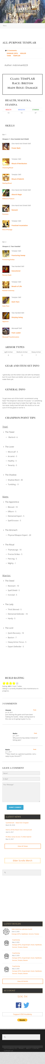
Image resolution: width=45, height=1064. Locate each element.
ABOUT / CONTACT (32, 1048)
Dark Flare (15, 302)
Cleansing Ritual (7, 168)
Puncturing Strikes (8, 259)
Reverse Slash (6, 275)
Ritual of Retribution (19, 163)
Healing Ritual (7, 183)
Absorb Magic (17, 194)
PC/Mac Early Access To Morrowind (18, 837)
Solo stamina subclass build (22, 929)
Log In (22, 996)
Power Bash (16, 148)
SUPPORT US (8, 1051)
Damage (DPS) (12, 53)
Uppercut (5, 321)
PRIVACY (22, 1048)
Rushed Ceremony (8, 290)
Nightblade (24, 934)
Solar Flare (5, 306)
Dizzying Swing (17, 317)
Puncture (5, 214)
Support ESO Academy (22, 1014)
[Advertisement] (23, 33)
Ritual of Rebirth (18, 179)
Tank (9, 56)
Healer (23, 53)
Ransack (15, 210)
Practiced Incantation (20, 225)
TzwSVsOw (16, 940)
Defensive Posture (8, 199)
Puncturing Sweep (18, 255)
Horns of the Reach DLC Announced (19, 830)
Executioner (16, 271)
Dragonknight (26, 945)
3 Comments (12, 50)
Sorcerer (31, 934)
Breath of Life (17, 286)
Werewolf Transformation (10, 337)
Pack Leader (16, 333)
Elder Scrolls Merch (22, 860)
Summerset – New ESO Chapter (17, 823)
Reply (34, 710)
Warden (25, 947)
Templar (16, 56)
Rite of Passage (7, 230)
